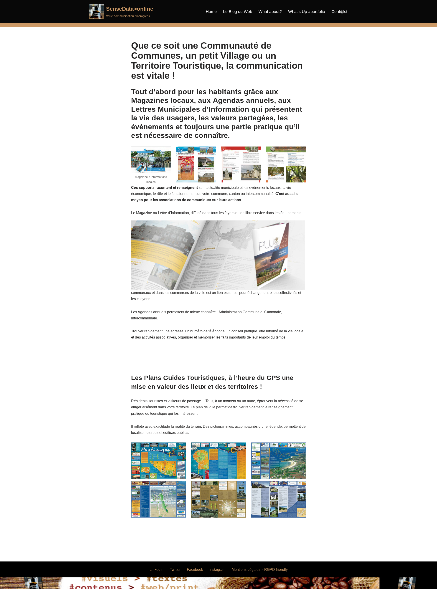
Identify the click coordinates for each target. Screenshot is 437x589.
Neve (93, 583)
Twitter (175, 569)
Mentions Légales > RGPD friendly (260, 569)
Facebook (195, 569)
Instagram (217, 569)
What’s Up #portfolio (306, 11)
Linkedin (156, 569)
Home (211, 11)
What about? (270, 11)
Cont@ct (339, 11)
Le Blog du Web (237, 11)
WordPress (131, 583)
